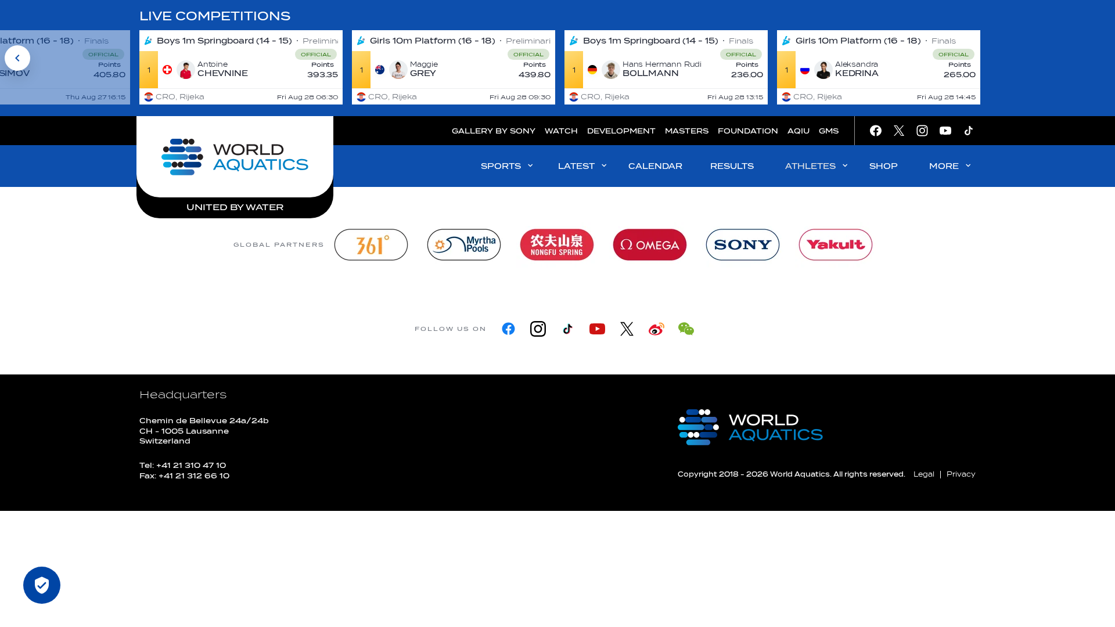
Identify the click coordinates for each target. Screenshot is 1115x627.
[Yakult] (835, 245)
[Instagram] (538, 329)
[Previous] (17, 58)
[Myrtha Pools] (464, 245)
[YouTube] (597, 329)
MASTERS (686, 131)
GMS (829, 131)
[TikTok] (567, 329)
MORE (944, 166)
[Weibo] (656, 329)
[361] (371, 245)
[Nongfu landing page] (557, 245)
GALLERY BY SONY (493, 131)
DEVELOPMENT (621, 131)
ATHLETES (810, 166)
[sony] (742, 245)
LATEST (576, 166)
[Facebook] (508, 329)
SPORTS (501, 166)
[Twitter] (627, 329)
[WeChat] (686, 329)
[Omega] (649, 245)
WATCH (561, 131)
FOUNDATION (748, 131)
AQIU (798, 131)
